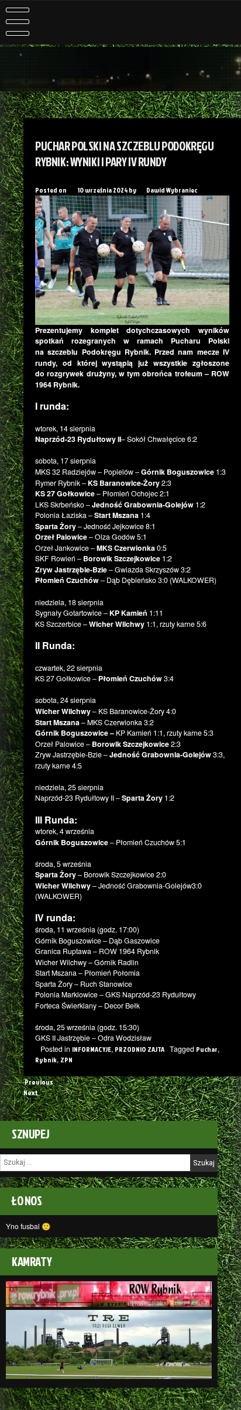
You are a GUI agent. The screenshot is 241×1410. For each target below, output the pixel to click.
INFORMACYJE (91, 1049)
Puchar (207, 1049)
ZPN (66, 1060)
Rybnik (46, 1060)
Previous (38, 1082)
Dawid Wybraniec (171, 190)
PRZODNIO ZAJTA (139, 1049)
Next (31, 1092)
